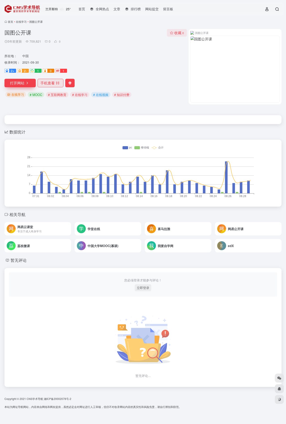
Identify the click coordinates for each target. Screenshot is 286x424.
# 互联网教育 (57, 94)
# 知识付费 (121, 94)
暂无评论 (19, 260)
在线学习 (21, 21)
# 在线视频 (100, 94)
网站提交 (152, 8)
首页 (81, 8)
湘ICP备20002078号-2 (57, 399)
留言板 (168, 8)
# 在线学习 (79, 94)
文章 (117, 8)
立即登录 (143, 287)
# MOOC (36, 94)
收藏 (179, 32)
